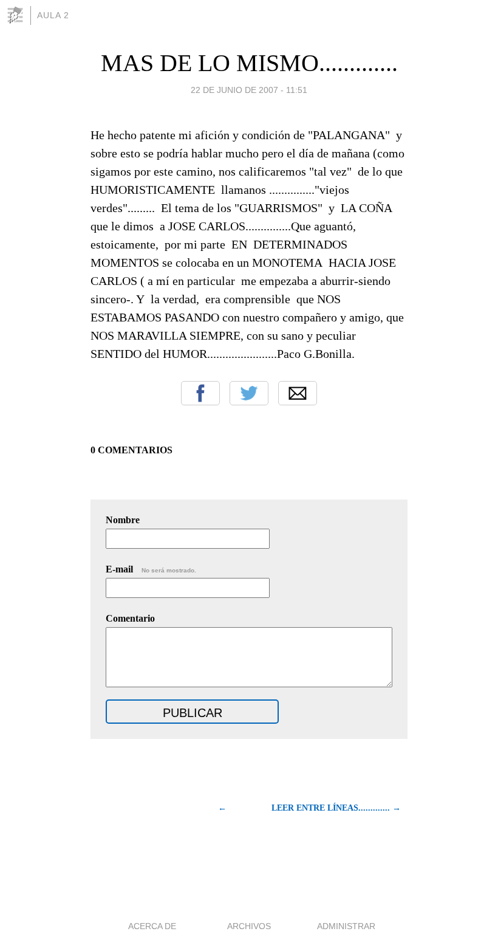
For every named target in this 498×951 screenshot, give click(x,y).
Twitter (249, 393)
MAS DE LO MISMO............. (249, 63)
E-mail (151, 569)
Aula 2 (53, 15)
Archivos (249, 926)
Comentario (130, 618)
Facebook (200, 393)
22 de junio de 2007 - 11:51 (249, 90)
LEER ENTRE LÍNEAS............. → (336, 807)
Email (297, 393)
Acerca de (152, 926)
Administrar (346, 926)
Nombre (123, 520)
